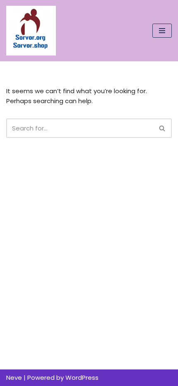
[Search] (162, 128)
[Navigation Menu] (162, 31)
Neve (14, 377)
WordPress (82, 377)
